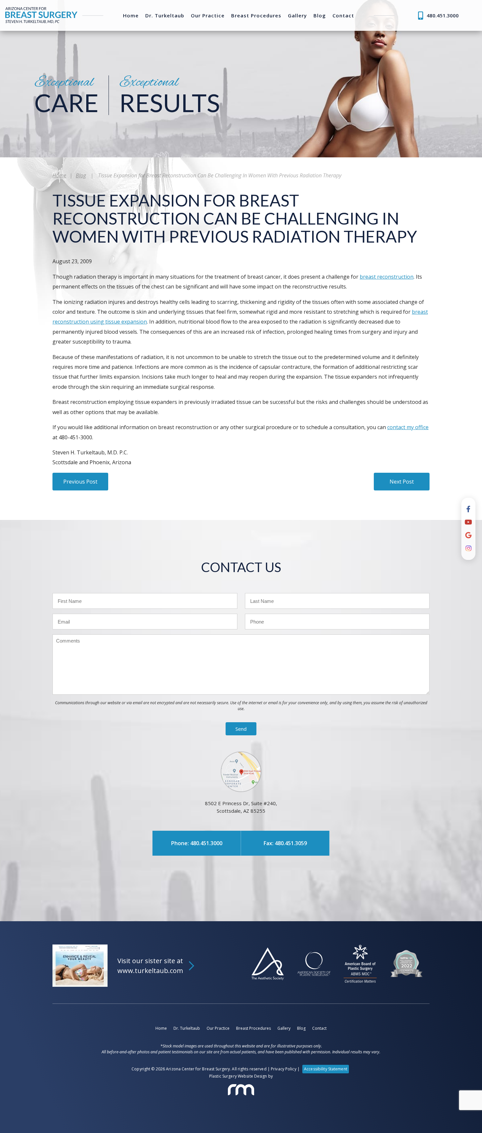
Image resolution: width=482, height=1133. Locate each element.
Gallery (297, 15)
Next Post (402, 481)
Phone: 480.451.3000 (196, 843)
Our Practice (208, 15)
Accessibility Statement (325, 1069)
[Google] (468, 535)
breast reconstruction (386, 276)
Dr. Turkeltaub (164, 15)
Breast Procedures (256, 15)
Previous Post (80, 481)
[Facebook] (468, 509)
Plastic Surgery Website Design (238, 1076)
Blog (319, 15)
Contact (343, 15)
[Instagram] (469, 548)
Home (131, 15)
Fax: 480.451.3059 (285, 843)
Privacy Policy (283, 1069)
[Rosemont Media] (241, 1089)
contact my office (408, 427)
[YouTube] (468, 522)
